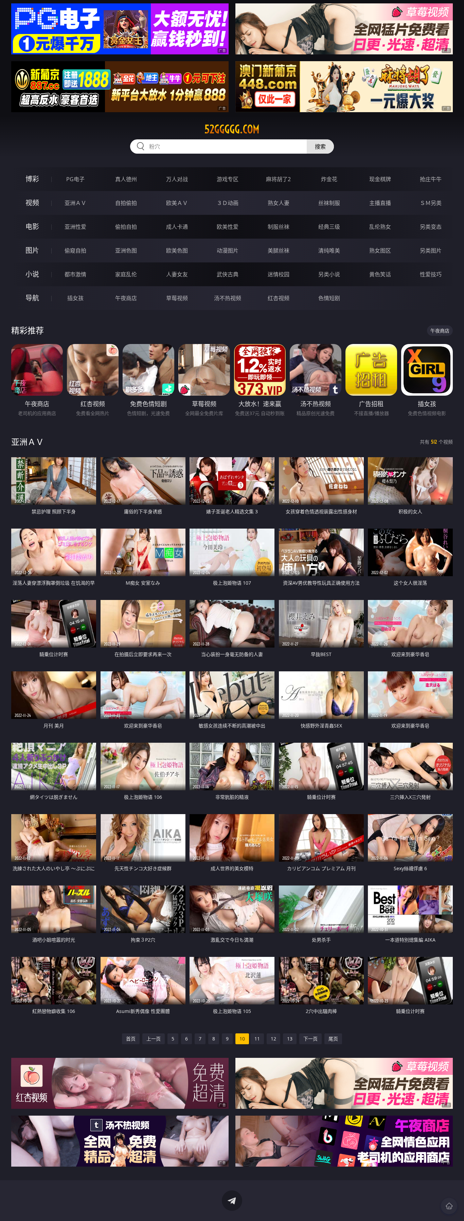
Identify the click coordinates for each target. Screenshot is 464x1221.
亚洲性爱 (75, 226)
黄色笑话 (380, 274)
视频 (32, 202)
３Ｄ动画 (227, 203)
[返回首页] (449, 1206)
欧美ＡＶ (177, 203)
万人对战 (177, 179)
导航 (32, 298)
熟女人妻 (278, 203)
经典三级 (329, 226)
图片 (32, 250)
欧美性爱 (227, 226)
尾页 (333, 1038)
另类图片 (431, 250)
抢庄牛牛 (431, 179)
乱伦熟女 (380, 226)
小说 (32, 274)
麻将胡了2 (278, 179)
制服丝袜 (278, 226)
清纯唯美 (329, 250)
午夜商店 (126, 298)
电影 (32, 226)
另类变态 (431, 226)
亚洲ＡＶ (75, 203)
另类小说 (329, 274)
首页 (131, 1038)
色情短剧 (329, 298)
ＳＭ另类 (431, 203)
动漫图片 (227, 250)
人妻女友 (177, 274)
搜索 (320, 146)
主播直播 (380, 203)
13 (289, 1038)
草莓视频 (177, 298)
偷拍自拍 (126, 226)
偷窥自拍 (75, 250)
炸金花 (329, 179)
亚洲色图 (126, 250)
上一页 (153, 1038)
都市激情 (75, 274)
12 (273, 1038)
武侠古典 (227, 274)
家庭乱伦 (126, 274)
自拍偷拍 (126, 203)
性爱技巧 (431, 274)
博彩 (32, 179)
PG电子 (75, 179)
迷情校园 (278, 274)
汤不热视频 (227, 298)
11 (257, 1038)
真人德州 (126, 179)
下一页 (310, 1038)
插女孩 (75, 298)
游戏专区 (227, 179)
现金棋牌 (380, 179)
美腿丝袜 (278, 250)
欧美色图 (177, 250)
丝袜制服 (329, 203)
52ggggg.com (232, 129)
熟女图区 (380, 250)
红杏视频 (278, 298)
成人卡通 (177, 226)
